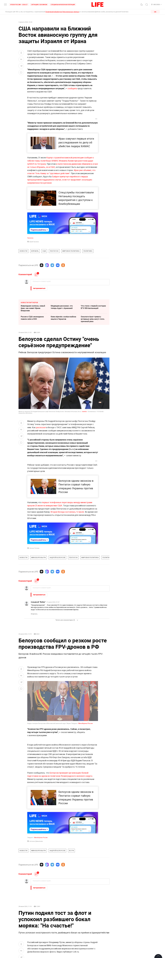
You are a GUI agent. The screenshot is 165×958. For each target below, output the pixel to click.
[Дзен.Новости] (41, 265)
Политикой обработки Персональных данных (62, 12)
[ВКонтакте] (57, 265)
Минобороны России (85, 723)
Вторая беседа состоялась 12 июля (67, 511)
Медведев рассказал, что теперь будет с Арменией (62, 307)
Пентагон (30, 238)
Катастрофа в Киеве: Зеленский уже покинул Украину (31, 918)
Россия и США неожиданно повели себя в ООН (32, 317)
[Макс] (47, 265)
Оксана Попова (34, 548)
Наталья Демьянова (36, 841)
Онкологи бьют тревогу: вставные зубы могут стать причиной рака (92, 319)
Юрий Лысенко (34, 241)
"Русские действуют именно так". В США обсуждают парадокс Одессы (63, 918)
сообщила (72, 88)
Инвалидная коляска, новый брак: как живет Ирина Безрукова (33, 308)
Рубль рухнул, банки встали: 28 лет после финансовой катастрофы (64, 907)
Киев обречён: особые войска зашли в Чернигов (63, 317)
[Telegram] (52, 265)
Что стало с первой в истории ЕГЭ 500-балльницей (93, 307)
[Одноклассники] (63, 265)
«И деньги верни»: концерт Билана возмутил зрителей (92, 917)
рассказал (41, 427)
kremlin (84, 411)
